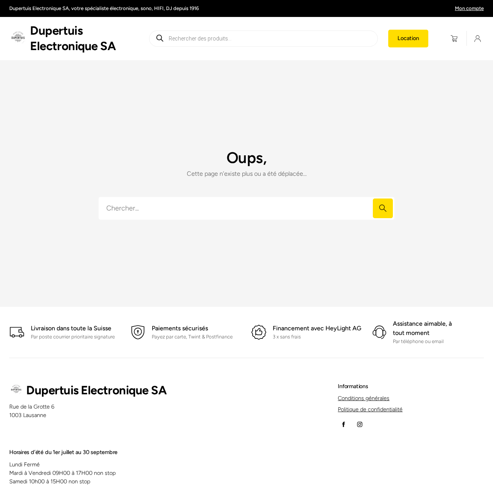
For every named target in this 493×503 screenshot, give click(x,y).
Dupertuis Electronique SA (96, 390)
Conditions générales (363, 398)
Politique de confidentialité (370, 409)
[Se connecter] (477, 38)
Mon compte (469, 8)
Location (408, 38)
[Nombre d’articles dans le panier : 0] (454, 38)
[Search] (383, 208)
